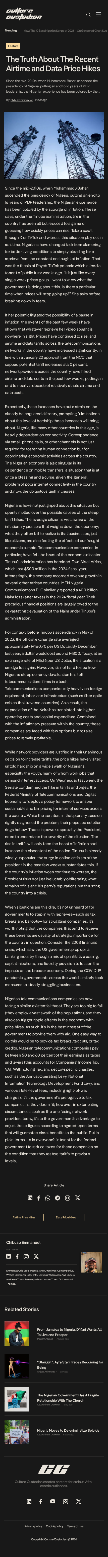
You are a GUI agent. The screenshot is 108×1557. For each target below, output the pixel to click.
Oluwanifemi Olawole (48, 1404)
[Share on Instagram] (67, 1198)
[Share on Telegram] (57, 1198)
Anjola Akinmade (46, 1371)
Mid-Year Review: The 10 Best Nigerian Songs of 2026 (36, 30)
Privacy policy (33, 1526)
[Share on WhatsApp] (47, 1198)
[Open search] (88, 14)
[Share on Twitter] (77, 1198)
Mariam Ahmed (45, 1338)
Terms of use (75, 1526)
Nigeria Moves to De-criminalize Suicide (68, 1430)
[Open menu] (98, 14)
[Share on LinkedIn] (30, 1198)
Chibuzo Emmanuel (22, 99)
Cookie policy (54, 1526)
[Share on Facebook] (38, 1198)
